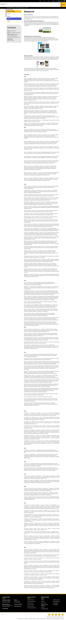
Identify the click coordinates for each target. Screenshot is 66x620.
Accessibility (55, 604)
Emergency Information (32, 618)
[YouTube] (63, 614)
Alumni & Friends (30, 606)
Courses (8, 13)
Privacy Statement (20, 618)
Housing (42, 601)
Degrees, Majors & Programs (44, 605)
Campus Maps (5, 608)
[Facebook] (49, 614)
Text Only (62, 618)
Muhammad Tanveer (19, 7)
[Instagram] (59, 614)
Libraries (42, 599)
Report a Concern (40, 618)
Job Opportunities (44, 608)
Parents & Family (30, 604)
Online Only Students (31, 601)
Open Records (49, 618)
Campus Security (56, 599)
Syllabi (8, 21)
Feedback (44, 618)
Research (9, 18)
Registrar (43, 607)
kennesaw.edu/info (18, 604)
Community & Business (31, 607)
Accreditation (26, 618)
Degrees (9, 16)
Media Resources (17, 606)
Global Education (56, 601)
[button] (63, 4)
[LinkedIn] (56, 614)
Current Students (30, 599)
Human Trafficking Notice (56, 618)
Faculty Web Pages (10, 7)
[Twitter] (53, 614)
